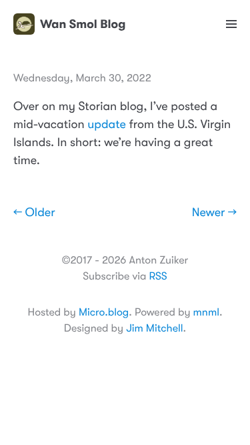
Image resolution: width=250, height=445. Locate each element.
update (106, 124)
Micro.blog (104, 312)
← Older (34, 212)
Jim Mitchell (154, 328)
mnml (206, 312)
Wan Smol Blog (82, 24)
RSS (158, 276)
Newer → (214, 212)
